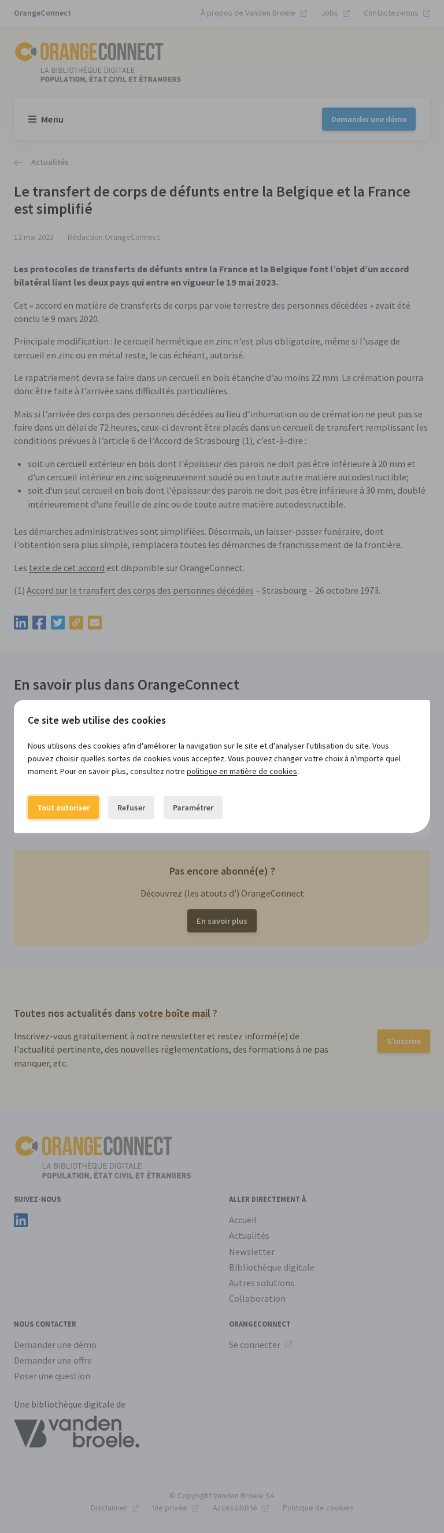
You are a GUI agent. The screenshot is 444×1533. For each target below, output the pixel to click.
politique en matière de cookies (242, 771)
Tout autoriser (63, 807)
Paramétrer (193, 807)
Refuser (131, 807)
